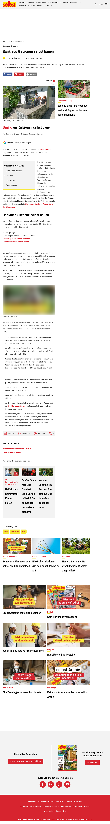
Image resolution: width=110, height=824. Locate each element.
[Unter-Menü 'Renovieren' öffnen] (45, 2)
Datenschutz (60, 801)
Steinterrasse (45, 150)
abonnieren (92, 762)
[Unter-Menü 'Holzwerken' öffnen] (57, 2)
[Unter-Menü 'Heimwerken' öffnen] (79, 2)
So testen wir (77, 806)
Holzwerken (52, 3)
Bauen (30, 3)
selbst (5, 42)
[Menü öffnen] (106, 4)
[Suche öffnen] (96, 4)
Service (39, 6)
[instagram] (51, 784)
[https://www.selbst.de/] (9, 4)
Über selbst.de (66, 806)
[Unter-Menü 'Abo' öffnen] (51, 5)
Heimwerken (74, 3)
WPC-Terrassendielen (16, 406)
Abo (48, 6)
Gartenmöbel (20, 42)
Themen (87, 806)
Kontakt (58, 811)
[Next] (52, 102)
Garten (21, 3)
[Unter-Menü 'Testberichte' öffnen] (28, 5)
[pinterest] (59, 784)
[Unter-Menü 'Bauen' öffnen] (33, 2)
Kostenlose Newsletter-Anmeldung (25, 761)
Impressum (32, 801)
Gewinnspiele (49, 811)
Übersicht (49, 81)
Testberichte (22, 6)
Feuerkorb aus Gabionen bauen (16, 242)
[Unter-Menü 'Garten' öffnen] (24, 2)
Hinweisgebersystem (51, 806)
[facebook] (43, 784)
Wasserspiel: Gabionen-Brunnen (17, 239)
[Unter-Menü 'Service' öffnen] (43, 5)
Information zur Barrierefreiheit (31, 806)
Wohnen (63, 3)
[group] (29, 109)
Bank (7, 127)
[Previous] (6, 102)
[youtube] (67, 784)
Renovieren (40, 3)
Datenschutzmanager (74, 801)
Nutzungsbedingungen (46, 801)
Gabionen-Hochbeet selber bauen (16, 448)
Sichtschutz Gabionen (11, 453)
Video (33, 6)
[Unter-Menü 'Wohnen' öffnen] (67, 2)
